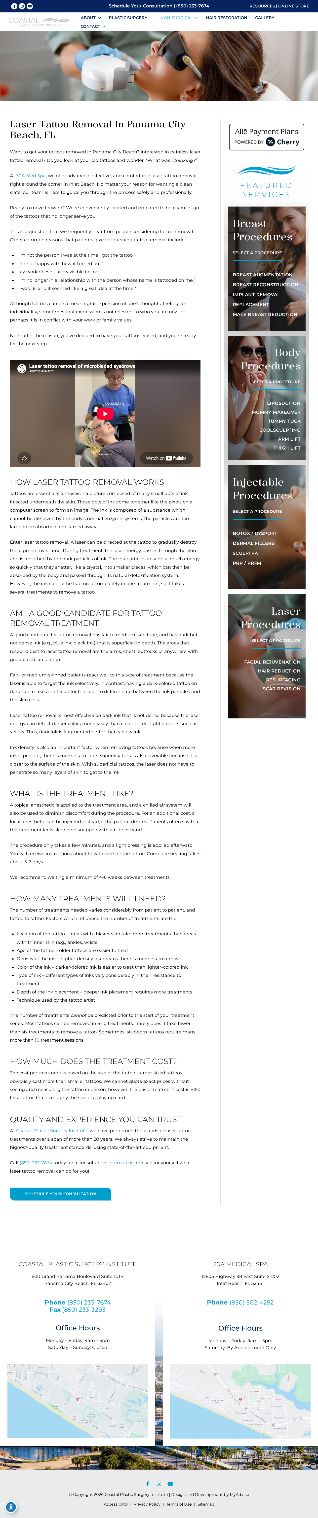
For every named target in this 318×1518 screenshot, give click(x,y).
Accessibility (116, 1504)
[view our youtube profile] (30, 6)
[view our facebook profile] (14, 6)
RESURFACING (283, 680)
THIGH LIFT (287, 448)
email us (123, 1162)
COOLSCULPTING (280, 430)
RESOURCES (262, 6)
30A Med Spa (31, 175)
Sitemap (206, 1504)
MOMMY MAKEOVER (276, 412)
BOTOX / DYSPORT (255, 533)
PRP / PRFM (247, 563)
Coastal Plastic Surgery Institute (51, 1130)
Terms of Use (179, 1504)
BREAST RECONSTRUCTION (265, 284)
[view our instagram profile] (22, 6)
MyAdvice (239, 1494)
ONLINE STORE (293, 6)
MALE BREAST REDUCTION (265, 314)
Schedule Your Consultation (140, 6)
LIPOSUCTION (284, 403)
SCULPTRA (245, 553)
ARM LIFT (289, 439)
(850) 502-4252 (252, 1302)
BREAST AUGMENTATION (263, 275)
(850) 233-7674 (192, 6)
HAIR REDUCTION (279, 671)
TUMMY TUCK (284, 421)
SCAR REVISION (282, 689)
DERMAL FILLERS (253, 543)
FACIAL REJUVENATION (272, 662)
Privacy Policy (147, 1504)
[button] (98, 18)
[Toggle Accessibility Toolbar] (11, 1507)
